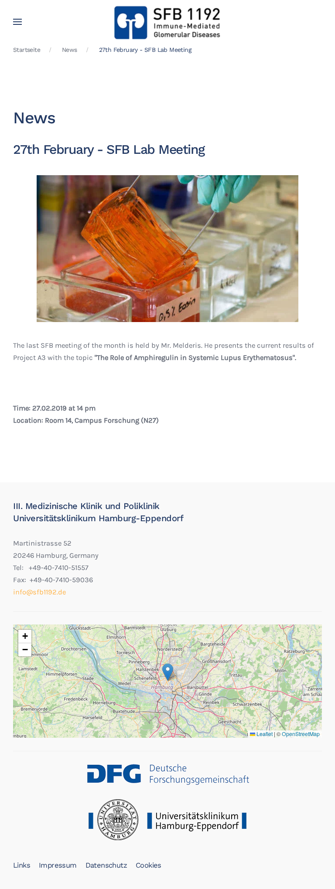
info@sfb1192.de (39, 592)
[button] (17, 22)
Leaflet (264, 734)
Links (21, 865)
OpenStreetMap (301, 734)
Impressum (58, 865)
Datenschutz (106, 865)
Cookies (148, 865)
